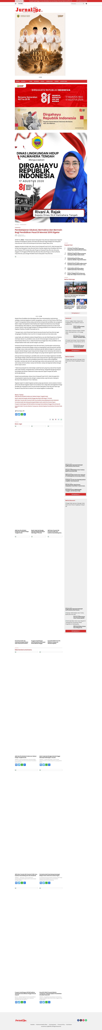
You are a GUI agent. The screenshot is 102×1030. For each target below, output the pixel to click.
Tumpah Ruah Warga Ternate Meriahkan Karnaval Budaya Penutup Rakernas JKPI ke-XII (79, 346)
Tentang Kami (52, 1024)
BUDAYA (23, 81)
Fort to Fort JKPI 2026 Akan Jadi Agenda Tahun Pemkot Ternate (74, 296)
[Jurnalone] (29, 9)
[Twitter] (81, 1020)
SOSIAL (42, 81)
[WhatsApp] (86, 1020)
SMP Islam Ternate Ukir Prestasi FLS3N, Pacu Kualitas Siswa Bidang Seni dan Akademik (36, 400)
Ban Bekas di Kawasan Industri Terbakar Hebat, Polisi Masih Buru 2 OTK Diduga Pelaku (79, 337)
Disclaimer (69, 1024)
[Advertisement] (75, 232)
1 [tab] (39, 77)
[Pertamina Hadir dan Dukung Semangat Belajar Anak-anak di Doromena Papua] (22, 588)
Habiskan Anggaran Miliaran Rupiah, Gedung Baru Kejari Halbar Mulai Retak (77, 254)
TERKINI (17, 81)
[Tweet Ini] (53, 419)
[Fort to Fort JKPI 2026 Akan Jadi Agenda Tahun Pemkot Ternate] (75, 288)
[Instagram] (83, 1020)
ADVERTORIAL (63, 81)
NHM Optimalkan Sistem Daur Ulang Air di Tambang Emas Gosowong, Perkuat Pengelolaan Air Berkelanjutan (75, 475)
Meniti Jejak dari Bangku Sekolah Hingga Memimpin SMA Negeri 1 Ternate (33, 398)
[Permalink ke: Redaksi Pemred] (16, 235)
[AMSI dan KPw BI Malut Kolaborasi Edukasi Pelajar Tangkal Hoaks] (22, 477)
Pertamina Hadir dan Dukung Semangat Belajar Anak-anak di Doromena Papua (35, 402)
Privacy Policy (61, 1024)
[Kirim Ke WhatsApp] (61, 419)
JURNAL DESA (49, 81)
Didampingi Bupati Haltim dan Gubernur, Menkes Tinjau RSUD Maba (77, 259)
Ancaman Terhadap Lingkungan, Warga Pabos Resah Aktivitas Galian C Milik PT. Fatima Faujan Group (77, 249)
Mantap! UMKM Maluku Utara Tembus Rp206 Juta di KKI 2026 (75, 470)
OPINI (30, 81)
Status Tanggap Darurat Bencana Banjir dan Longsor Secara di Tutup (76, 274)
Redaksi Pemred (21, 235)
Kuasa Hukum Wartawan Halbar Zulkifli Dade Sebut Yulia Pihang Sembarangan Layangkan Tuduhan (76, 269)
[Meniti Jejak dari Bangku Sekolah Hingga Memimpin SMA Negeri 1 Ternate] (38, 477)
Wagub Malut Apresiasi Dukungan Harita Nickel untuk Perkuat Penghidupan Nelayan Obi (74, 465)
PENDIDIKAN (17, 227)
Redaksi (33, 1024)
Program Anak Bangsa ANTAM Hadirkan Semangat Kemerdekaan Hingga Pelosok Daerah (37, 404)
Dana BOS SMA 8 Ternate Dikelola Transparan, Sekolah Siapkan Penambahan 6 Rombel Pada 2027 (38, 406)
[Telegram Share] (58, 419)
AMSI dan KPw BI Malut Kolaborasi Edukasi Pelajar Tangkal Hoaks (31, 396)
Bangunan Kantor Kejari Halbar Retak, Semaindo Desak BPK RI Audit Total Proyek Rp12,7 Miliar (77, 264)
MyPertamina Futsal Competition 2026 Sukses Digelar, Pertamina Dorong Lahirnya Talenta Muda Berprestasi (69, 307)
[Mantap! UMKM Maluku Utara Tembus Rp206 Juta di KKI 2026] (75, 613)
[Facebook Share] (50, 419)
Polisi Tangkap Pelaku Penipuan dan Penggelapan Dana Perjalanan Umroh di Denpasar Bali (79, 327)
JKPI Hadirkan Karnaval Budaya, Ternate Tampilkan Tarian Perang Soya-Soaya (48, 1)
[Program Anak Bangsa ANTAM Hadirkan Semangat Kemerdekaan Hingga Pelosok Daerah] (38, 588)
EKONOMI (36, 81)
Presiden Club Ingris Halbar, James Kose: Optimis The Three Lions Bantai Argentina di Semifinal (82, 307)
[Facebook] (78, 1020)
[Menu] (16, 3)
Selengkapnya (75, 313)
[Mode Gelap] (86, 3)
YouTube (20, 3)
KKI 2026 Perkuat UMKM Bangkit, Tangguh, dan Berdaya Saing (73, 490)
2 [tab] (37, 316)
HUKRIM (56, 81)
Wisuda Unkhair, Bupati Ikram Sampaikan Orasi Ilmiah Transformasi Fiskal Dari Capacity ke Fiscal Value (75, 485)
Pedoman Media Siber (41, 1024)
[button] (83, 3)
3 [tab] (39, 316)
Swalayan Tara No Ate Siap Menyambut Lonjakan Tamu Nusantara (75, 480)
